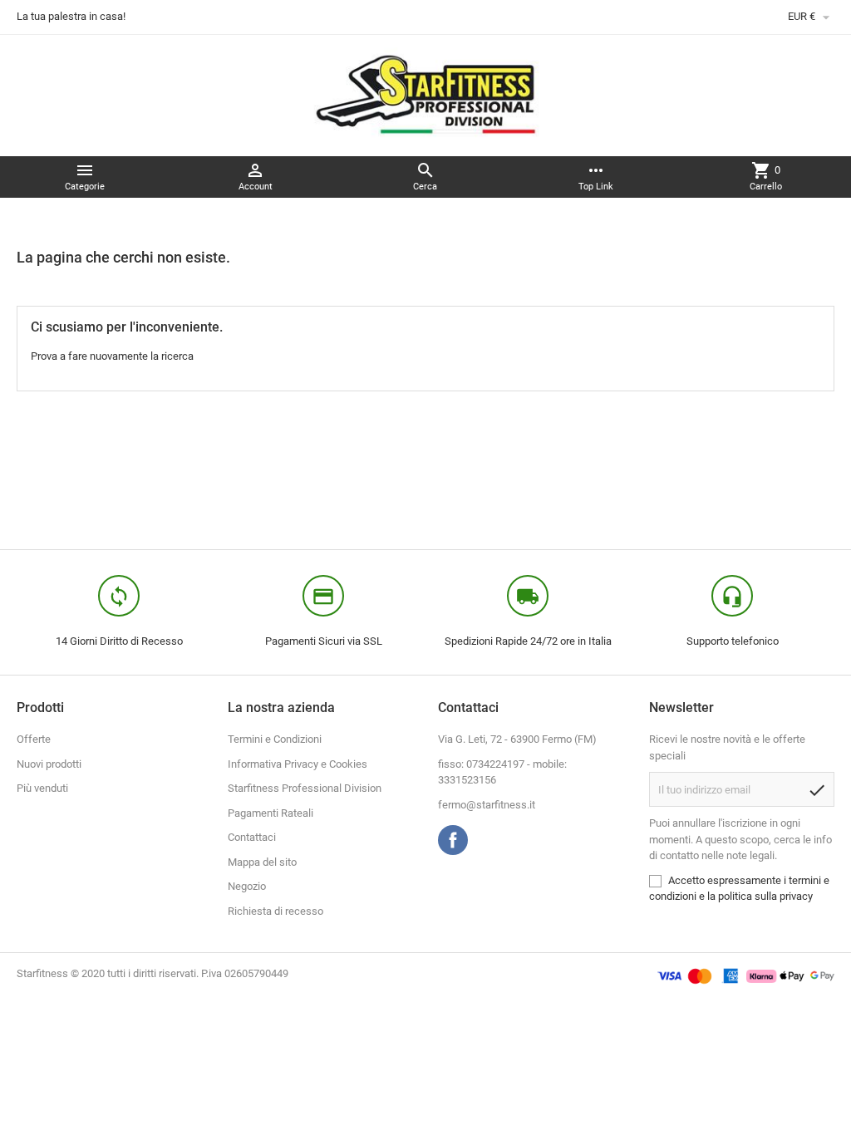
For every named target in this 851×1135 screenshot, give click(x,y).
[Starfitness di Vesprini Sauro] (425, 94)
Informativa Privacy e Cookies (297, 764)
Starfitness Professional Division (304, 788)
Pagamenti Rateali (270, 813)
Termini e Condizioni (275, 739)
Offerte (34, 739)
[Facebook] (453, 840)
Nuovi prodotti (49, 764)
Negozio (247, 886)
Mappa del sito (262, 862)
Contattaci (252, 837)
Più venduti (42, 788)
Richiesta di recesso (275, 911)
